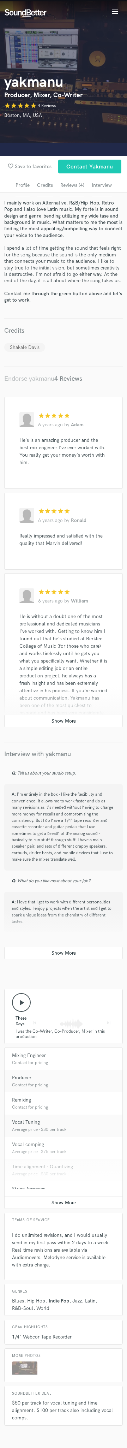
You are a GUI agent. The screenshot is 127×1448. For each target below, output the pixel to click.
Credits (45, 185)
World (42, 1308)
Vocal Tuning (26, 1122)
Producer (21, 1078)
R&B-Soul (22, 1308)
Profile (23, 185)
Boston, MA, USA (23, 115)
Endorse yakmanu (29, 379)
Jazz (77, 1301)
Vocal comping (28, 1144)
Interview (102, 185)
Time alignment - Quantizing (42, 1167)
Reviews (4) (72, 185)
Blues (18, 1301)
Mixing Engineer (29, 1055)
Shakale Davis (25, 347)
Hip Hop (36, 1301)
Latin (90, 1301)
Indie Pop (59, 1301)
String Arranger (28, 1189)
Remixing (21, 1100)
